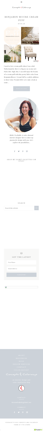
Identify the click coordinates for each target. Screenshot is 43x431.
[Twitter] (19, 151)
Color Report (21, 370)
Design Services (21, 364)
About (21, 355)
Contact (21, 367)
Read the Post (21, 88)
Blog (21, 361)
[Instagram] (27, 151)
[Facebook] (15, 151)
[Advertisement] (19, 182)
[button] (21, 2)
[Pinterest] (23, 151)
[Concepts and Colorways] (21, 7)
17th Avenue (25, 424)
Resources (21, 358)
